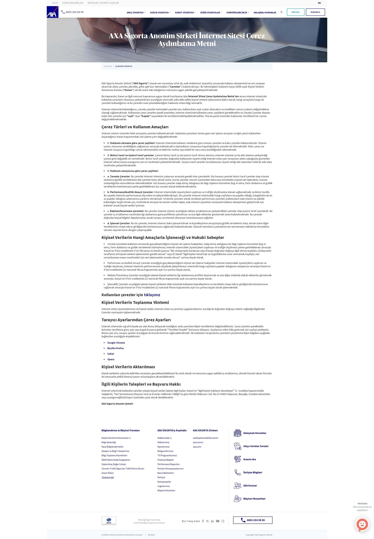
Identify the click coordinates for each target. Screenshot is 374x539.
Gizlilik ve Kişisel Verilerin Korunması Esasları (122, 534)
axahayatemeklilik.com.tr (205, 437)
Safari (110, 353)
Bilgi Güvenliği (109, 442)
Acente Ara (249, 459)
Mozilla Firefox (115, 348)
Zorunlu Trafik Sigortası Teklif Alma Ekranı (123, 468)
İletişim (161, 477)
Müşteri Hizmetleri (254, 498)
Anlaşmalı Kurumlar (254, 433)
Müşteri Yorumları (166, 490)
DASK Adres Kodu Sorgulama (116, 459)
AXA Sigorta (52, 12)
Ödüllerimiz (163, 442)
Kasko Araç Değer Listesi (114, 464)
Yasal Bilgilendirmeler (112, 446)
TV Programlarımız (167, 455)
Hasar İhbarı (108, 472)
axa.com (197, 446)
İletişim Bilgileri (252, 472)
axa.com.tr (198, 442)
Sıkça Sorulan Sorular (256, 446)
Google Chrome (116, 342)
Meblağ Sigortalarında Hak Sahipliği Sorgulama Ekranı (149, 521)
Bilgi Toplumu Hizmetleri (114, 455)
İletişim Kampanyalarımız (170, 468)
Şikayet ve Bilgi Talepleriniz (115, 451)
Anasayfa (108, 66)
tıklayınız (152, 294)
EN (319, 2)
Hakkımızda (163, 437)
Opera (110, 359)
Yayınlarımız (163, 446)
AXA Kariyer (250, 485)
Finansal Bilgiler (165, 459)
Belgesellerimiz (165, 451)
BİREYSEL (296, 12)
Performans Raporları (168, 464)
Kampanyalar (164, 481)
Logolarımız (163, 486)
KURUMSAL (315, 12)
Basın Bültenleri (165, 472)
